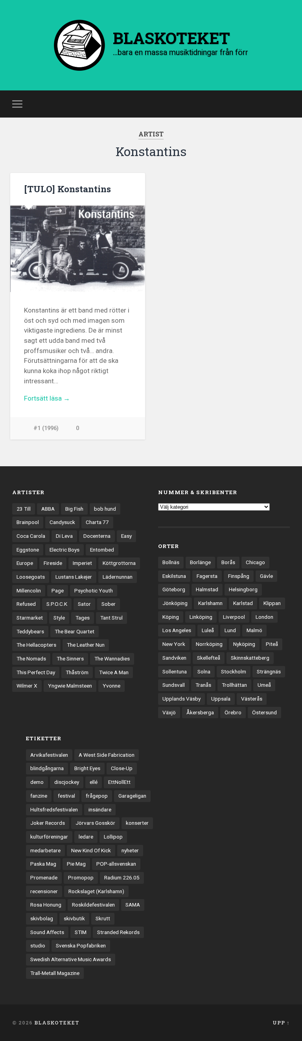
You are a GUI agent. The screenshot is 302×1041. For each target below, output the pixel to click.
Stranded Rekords (118, 932)
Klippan (272, 603)
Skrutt (103, 918)
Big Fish (74, 509)
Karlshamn (210, 603)
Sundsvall (173, 685)
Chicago (255, 562)
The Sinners (70, 658)
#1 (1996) (46, 428)
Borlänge (200, 562)
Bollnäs (170, 562)
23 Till (24, 509)
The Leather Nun (86, 645)
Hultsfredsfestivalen (54, 809)
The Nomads (31, 658)
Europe (25, 563)
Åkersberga (200, 712)
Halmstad (207, 589)
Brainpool (28, 522)
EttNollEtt (119, 782)
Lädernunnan (118, 577)
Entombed (102, 549)
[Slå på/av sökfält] (285, 103)
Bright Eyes (87, 768)
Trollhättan (234, 685)
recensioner (44, 891)
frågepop (97, 796)
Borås (228, 562)
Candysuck (62, 522)
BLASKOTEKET (56, 1022)
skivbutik (74, 918)
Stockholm (233, 671)
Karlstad (243, 603)
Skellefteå (208, 658)
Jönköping (175, 603)
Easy (126, 536)
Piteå (272, 644)
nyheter (130, 850)
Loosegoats (31, 577)
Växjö (169, 712)
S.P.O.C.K (56, 604)
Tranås (203, 685)
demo (37, 782)
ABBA (48, 509)
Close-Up (122, 768)
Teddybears (30, 631)
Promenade (43, 877)
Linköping (201, 617)
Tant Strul (111, 617)
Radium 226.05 (122, 877)
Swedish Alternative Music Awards (70, 959)
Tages (83, 617)
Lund (230, 630)
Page (58, 590)
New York (173, 644)
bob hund (105, 509)
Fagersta (207, 576)
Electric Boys (64, 549)
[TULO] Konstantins (67, 189)
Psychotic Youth (93, 590)
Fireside (53, 563)
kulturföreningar (49, 836)
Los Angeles (176, 630)
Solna (203, 671)
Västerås (251, 698)
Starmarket (30, 617)
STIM (81, 932)
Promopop (81, 877)
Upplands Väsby (181, 698)
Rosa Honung (45, 904)
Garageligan (132, 796)
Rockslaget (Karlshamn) (96, 891)
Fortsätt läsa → (47, 398)
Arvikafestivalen (49, 755)
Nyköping (244, 644)
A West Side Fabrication (106, 755)
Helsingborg (243, 589)
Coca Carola (31, 536)
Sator (84, 604)
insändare (99, 809)
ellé (94, 782)
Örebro (233, 712)
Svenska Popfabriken (81, 945)
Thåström (77, 672)
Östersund (264, 712)
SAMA (132, 904)
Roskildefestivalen (93, 904)
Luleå (208, 630)
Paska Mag (43, 864)
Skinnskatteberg (250, 658)
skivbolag (41, 918)
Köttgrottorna (119, 563)
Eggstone (28, 549)
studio (37, 945)
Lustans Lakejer (73, 577)
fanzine (38, 796)
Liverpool (234, 617)
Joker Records (47, 823)
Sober (108, 604)
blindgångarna (47, 768)
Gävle (266, 576)
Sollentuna (174, 671)
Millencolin (29, 590)
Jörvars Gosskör (95, 823)
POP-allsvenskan (116, 864)
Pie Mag (76, 864)
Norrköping (209, 644)
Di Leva (64, 536)
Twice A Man (114, 672)
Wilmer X (27, 685)
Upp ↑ (281, 1022)
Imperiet (82, 563)
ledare (86, 836)
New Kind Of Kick (91, 850)
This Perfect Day (36, 672)
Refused (26, 604)
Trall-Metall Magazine (54, 973)
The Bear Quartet (74, 631)
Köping (170, 617)
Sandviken (174, 658)
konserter (137, 823)
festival (66, 796)
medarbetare (45, 850)
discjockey (66, 782)
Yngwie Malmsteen (70, 685)
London (264, 617)
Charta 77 (97, 522)
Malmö (254, 630)
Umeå (264, 685)
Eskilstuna (174, 576)
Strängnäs (269, 671)
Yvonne (111, 685)
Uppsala (220, 698)
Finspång (238, 576)
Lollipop (113, 836)
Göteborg (173, 589)
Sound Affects (47, 932)
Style (59, 617)
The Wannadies (112, 658)
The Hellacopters (36, 645)
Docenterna (96, 536)
